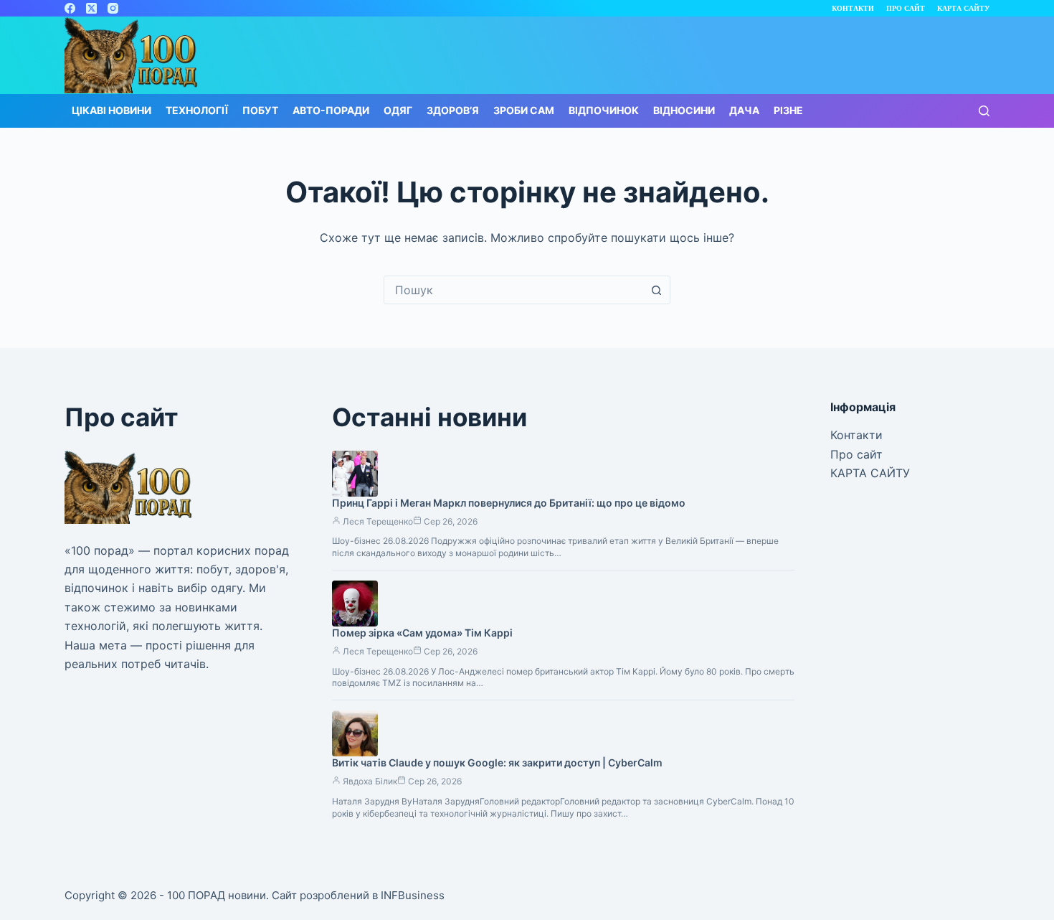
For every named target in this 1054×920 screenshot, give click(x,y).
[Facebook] (70, 8)
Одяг (398, 110)
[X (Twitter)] (91, 8)
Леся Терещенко (378, 521)
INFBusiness (413, 895)
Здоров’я (453, 110)
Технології (197, 110)
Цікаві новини (111, 110)
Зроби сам (523, 110)
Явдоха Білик (370, 781)
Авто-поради (331, 110)
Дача (744, 110)
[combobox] (513, 290)
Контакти (853, 8)
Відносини (684, 110)
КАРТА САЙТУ (963, 8)
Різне (788, 110)
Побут (260, 110)
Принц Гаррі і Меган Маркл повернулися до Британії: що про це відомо (508, 503)
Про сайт (905, 8)
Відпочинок (604, 110)
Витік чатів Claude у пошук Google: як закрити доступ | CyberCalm (497, 762)
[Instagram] (113, 8)
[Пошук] (984, 110)
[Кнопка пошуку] (656, 290)
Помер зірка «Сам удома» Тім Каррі (422, 632)
